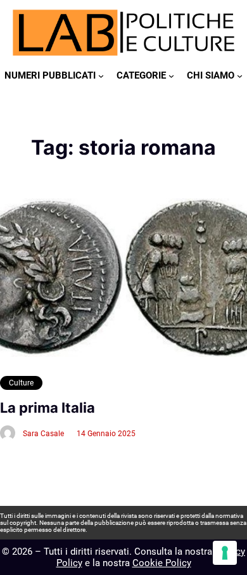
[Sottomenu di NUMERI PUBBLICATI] (101, 76)
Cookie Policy (161, 563)
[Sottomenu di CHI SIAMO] (240, 76)
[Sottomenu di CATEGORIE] (171, 76)
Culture (21, 382)
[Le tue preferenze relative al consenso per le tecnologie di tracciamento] (225, 553)
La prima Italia (47, 407)
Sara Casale (43, 433)
